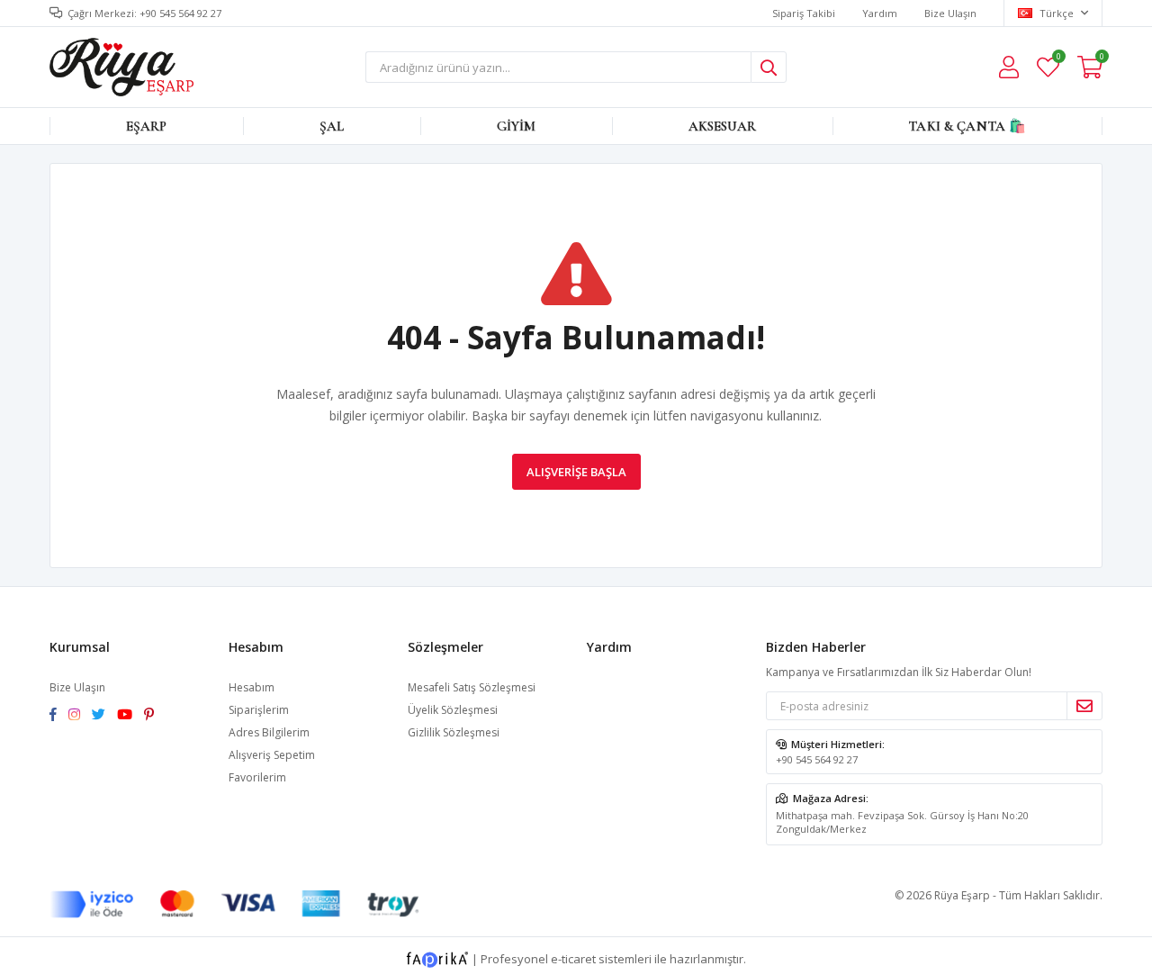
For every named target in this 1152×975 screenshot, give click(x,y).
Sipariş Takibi (803, 13)
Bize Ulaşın (950, 13)
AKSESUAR (722, 126)
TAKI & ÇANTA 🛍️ (967, 126)
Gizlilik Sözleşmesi (454, 732)
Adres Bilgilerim (269, 732)
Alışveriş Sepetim (272, 755)
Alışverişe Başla (576, 472)
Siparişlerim (259, 710)
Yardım (879, 13)
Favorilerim (1058, 59)
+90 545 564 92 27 (817, 759)
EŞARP (146, 126)
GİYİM (516, 126)
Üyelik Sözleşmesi (453, 710)
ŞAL (332, 126)
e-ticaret (573, 959)
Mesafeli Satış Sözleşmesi (472, 687)
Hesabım (251, 687)
